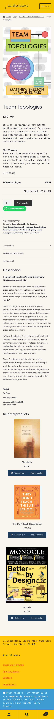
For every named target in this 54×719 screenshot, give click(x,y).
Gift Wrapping (10, 150)
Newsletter (9, 684)
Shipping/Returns (13, 664)
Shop (15, 17)
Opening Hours (11, 671)
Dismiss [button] (7, 706)
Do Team (6, 393)
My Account (9, 714)
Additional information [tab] (13, 253)
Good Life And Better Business (31, 17)
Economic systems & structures (20, 227)
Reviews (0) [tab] (8, 261)
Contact (7, 677)
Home (8, 17)
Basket (41, 712)
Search (27, 714)
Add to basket (23, 203)
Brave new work (10, 397)
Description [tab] (8, 245)
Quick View (19, 473)
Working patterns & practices (27, 233)
